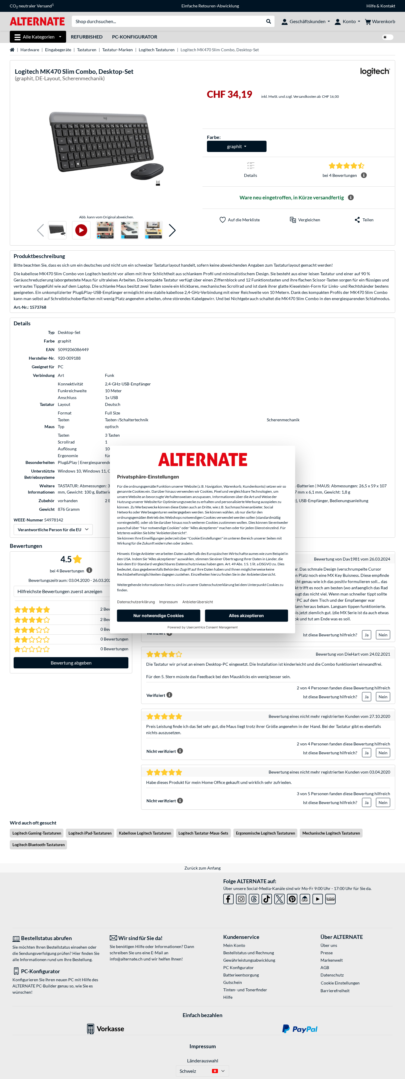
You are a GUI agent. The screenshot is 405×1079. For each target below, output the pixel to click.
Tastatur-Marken (117, 49)
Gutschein (232, 982)
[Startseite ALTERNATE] (37, 21)
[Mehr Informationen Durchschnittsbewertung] (364, 175)
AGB (325, 967)
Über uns (329, 945)
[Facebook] (228, 897)
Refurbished (87, 36)
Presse (327, 952)
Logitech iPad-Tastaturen (89, 833)
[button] (40, 230)
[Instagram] (241, 897)
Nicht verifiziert (161, 751)
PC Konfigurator (238, 967)
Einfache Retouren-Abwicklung (210, 5)
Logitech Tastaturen (157, 49)
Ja (367, 634)
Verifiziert (155, 695)
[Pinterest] (292, 897)
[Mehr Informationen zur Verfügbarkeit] (351, 197)
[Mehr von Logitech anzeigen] (375, 76)
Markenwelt (332, 960)
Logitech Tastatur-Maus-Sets (203, 833)
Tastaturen (86, 49)
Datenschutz (332, 974)
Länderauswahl (202, 1060)
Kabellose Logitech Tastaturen (145, 833)
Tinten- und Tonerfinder (245, 989)
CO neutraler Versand (32, 6)
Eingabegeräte (58, 49)
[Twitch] (330, 897)
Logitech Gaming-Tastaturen (36, 833)
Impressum (202, 1046)
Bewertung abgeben (71, 662)
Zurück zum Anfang (202, 867)
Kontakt (387, 5)
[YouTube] (317, 897)
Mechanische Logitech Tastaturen (331, 833)
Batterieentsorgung (241, 974)
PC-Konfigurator (134, 36)
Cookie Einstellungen (340, 982)
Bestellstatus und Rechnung (248, 952)
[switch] (387, 37)
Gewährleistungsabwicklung (249, 960)
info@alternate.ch (126, 958)
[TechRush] (305, 897)
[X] (279, 897)
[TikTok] (267, 897)
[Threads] (254, 897)
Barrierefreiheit (335, 990)
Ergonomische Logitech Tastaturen (265, 833)
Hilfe (371, 5)
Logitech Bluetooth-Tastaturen (38, 844)
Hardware (29, 49)
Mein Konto (234, 945)
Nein (383, 634)
